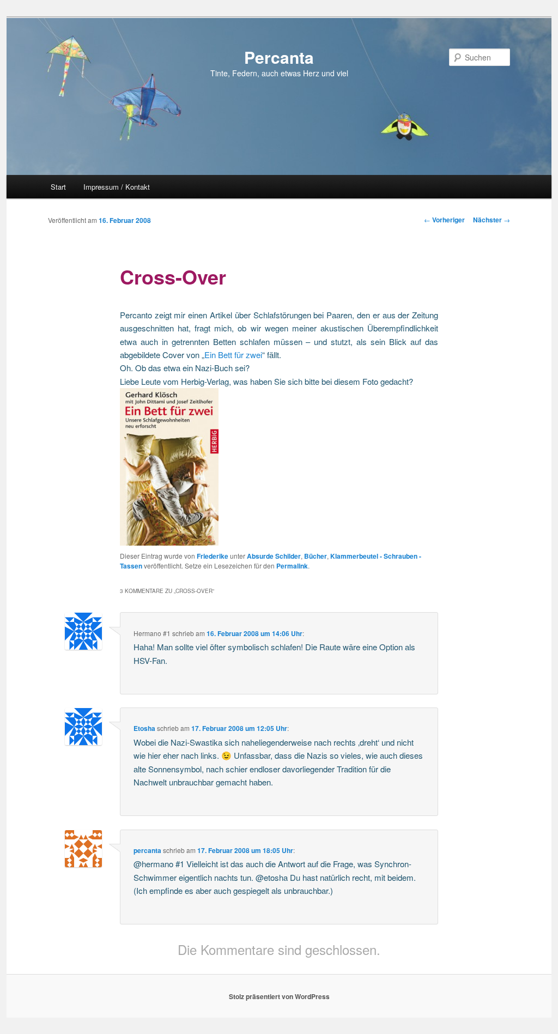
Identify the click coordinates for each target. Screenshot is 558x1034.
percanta (147, 850)
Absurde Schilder (274, 556)
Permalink (292, 566)
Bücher (315, 556)
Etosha (144, 728)
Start (58, 187)
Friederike (212, 556)
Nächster (491, 220)
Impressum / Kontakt (116, 187)
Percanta (279, 57)
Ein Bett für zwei (233, 354)
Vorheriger (444, 220)
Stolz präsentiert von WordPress (279, 996)
